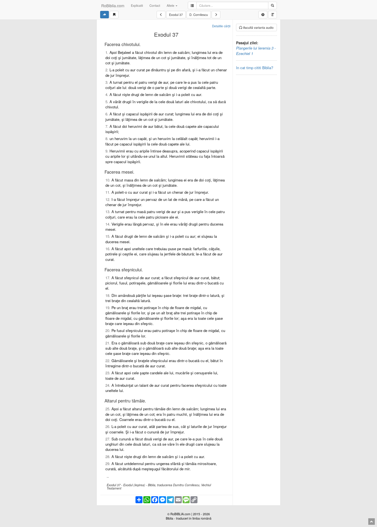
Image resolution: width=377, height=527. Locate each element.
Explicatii (137, 5)
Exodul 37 (176, 14)
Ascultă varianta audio (258, 27)
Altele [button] (171, 5)
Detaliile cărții (221, 26)
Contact (154, 5)
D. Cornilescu (198, 14)
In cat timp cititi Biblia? (254, 67)
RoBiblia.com (112, 5)
